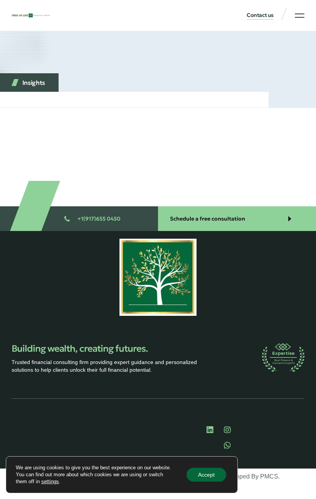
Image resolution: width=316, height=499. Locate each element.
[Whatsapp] (227, 445)
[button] (299, 15)
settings (50, 481)
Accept (206, 475)
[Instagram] (227, 430)
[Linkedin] (210, 430)
